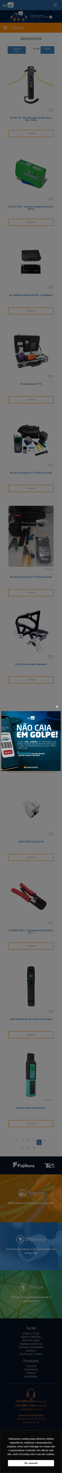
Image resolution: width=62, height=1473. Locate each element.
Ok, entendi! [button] (31, 1463)
